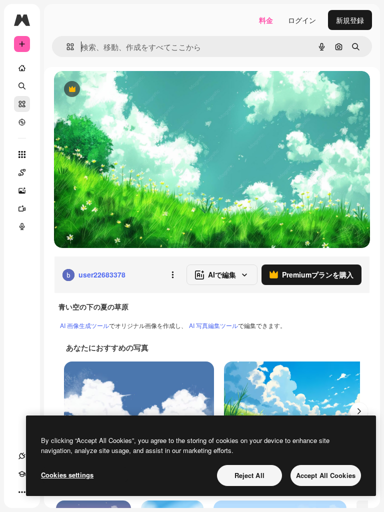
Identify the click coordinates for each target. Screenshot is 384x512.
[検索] (22, 86)
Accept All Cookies (326, 475)
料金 (266, 20)
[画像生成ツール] (22, 190)
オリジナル (123, 89)
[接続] (22, 456)
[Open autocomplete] (66, 46)
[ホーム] (22, 68)
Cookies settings (67, 475)
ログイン (302, 20)
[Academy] (22, 474)
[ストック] (22, 104)
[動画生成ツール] (22, 208)
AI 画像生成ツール (84, 325)
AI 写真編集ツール (213, 325)
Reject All (249, 475)
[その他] (22, 492)
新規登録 (350, 20)
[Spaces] (22, 172)
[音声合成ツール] (22, 226)
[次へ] (359, 412)
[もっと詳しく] (22, 122)
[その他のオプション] (172, 275)
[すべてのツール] (22, 154)
